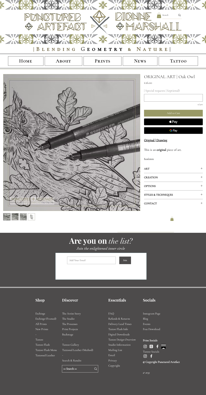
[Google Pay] (173, 130)
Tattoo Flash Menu (46, 350)
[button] (159, 15)
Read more (149, 158)
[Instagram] (145, 346)
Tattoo (39, 339)
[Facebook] (157, 346)
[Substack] (163, 346)
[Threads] (151, 346)
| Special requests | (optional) (162, 91)
